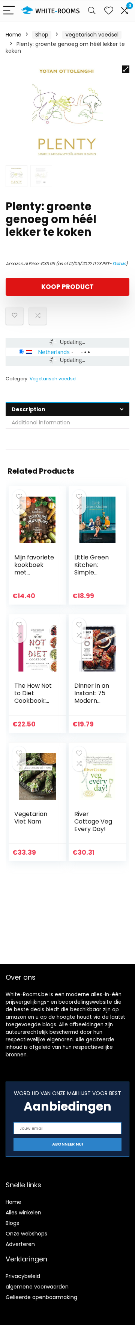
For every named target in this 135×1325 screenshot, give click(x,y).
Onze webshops (26, 1233)
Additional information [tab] (41, 422)
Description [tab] (28, 409)
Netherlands (54, 352)
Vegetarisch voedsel (91, 34)
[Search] (92, 11)
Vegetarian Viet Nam (30, 818)
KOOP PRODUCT (67, 286)
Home (13, 34)
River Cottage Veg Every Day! (93, 821)
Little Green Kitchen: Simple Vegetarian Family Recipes (91, 576)
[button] (125, 69)
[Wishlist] (108, 10)
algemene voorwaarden (37, 1286)
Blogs (12, 1223)
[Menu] (9, 11)
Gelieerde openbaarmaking (41, 1297)
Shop (41, 34)
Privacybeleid (23, 1276)
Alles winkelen (23, 1212)
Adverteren (20, 1244)
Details (119, 263)
